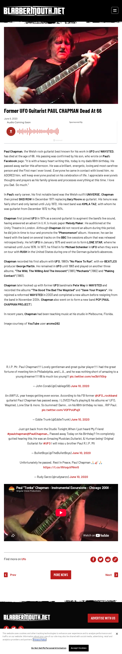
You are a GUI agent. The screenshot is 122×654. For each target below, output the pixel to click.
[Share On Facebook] (93, 559)
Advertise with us (103, 618)
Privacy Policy (39, 639)
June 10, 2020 (80, 386)
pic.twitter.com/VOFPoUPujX (61, 410)
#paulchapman (17, 434)
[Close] (116, 633)
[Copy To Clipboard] (115, 559)
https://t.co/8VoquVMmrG (61, 467)
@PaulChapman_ (38, 434)
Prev (13, 575)
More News (61, 575)
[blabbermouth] (34, 14)
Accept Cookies (78, 648)
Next (108, 575)
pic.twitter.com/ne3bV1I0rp (88, 376)
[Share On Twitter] (100, 559)
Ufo (23, 559)
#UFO (47, 443)
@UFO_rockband (106, 395)
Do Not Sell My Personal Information (48, 648)
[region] (61, 641)
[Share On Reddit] (108, 559)
